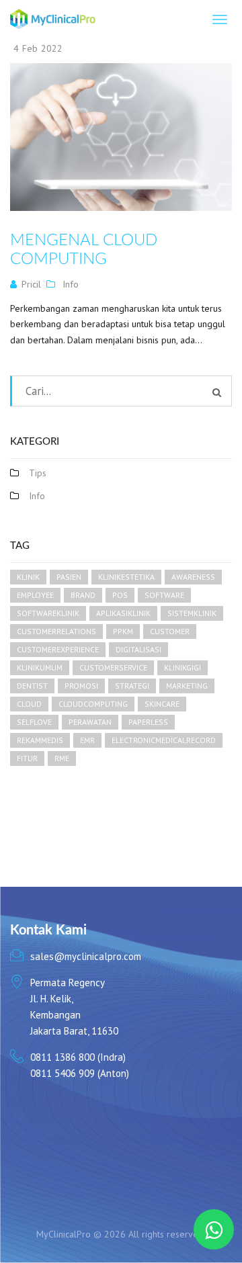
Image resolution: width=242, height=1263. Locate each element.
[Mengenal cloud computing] (121, 137)
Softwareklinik (48, 613)
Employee (35, 595)
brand (83, 595)
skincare (162, 704)
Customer (170, 631)
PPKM (123, 631)
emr (87, 740)
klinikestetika (126, 577)
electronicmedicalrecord (164, 740)
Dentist (32, 686)
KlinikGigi (182, 667)
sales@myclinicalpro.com (85, 956)
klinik (28, 577)
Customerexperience (58, 649)
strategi (132, 686)
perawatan (90, 722)
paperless (148, 722)
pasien (68, 577)
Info (71, 284)
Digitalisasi (138, 649)
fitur (27, 758)
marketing (187, 686)
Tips (37, 473)
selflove (34, 722)
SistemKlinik (191, 613)
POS (120, 595)
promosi (81, 686)
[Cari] (216, 392)
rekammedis (40, 740)
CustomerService (113, 667)
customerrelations (56, 631)
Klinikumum (40, 667)
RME (61, 758)
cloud (29, 704)
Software (164, 595)
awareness (193, 577)
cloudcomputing (93, 704)
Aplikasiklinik (123, 613)
